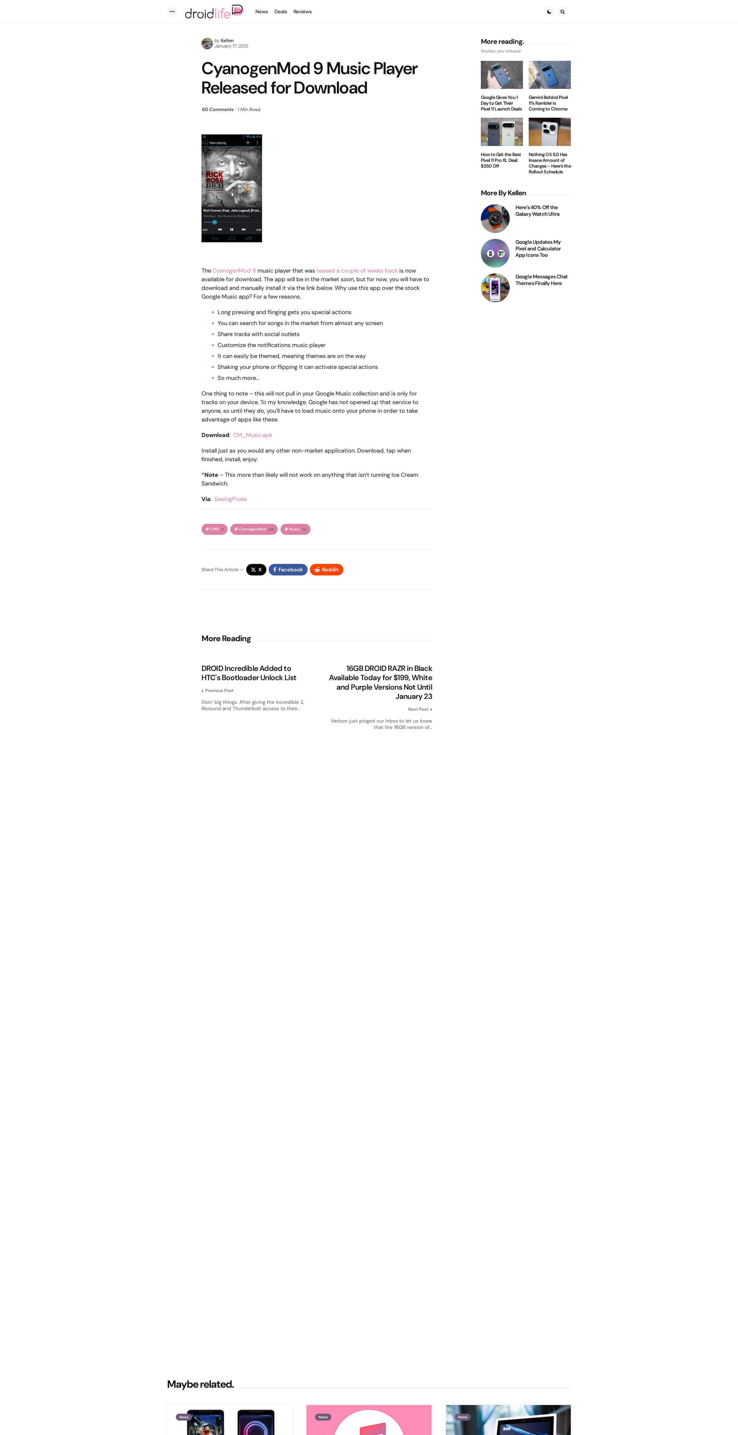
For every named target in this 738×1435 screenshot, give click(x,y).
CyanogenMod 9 (234, 270)
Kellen (227, 40)
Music (297, 529)
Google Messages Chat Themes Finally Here (541, 279)
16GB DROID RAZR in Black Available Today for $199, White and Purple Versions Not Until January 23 (380, 682)
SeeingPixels (230, 499)
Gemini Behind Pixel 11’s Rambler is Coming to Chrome (548, 103)
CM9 (216, 529)
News (184, 1417)
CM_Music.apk (252, 435)
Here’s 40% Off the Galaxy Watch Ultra (537, 210)
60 (218, 109)
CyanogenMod (256, 529)
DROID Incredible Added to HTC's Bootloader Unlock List (249, 673)
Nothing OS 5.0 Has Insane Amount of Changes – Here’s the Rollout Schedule (550, 163)
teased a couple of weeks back (357, 270)
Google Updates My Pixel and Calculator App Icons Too (538, 248)
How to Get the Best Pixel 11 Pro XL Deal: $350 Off (501, 160)
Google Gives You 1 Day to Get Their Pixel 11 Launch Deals (501, 103)
